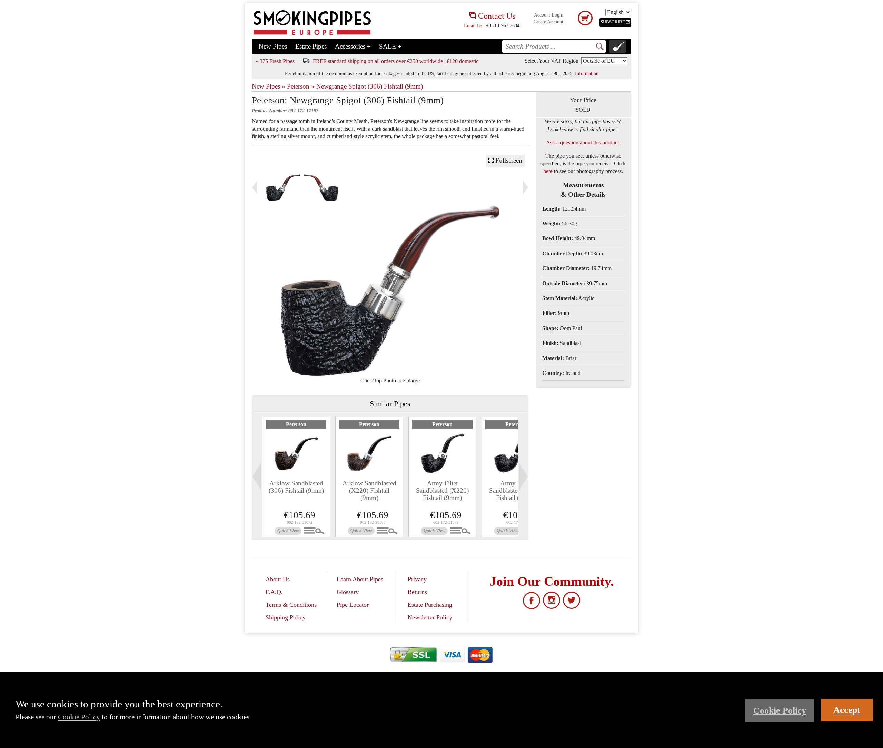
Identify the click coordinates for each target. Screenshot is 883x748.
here (548, 171)
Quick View (288, 530)
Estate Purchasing (430, 604)
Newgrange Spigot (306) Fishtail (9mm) (369, 86)
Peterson (296, 424)
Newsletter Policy (430, 617)
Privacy (417, 579)
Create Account (548, 21)
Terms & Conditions (291, 604)
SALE (390, 46)
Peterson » (301, 86)
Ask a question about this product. (583, 142)
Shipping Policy (286, 617)
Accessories (353, 46)
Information (586, 73)
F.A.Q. (274, 591)
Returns (417, 591)
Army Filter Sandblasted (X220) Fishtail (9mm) (442, 490)
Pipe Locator (353, 604)
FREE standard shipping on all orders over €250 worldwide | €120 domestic (395, 61)
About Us (278, 579)
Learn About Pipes (360, 579)
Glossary (348, 591)
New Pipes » (268, 86)
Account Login (548, 15)
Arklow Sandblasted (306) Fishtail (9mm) (296, 487)
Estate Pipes (311, 46)
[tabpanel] (296, 477)
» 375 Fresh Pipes (275, 61)
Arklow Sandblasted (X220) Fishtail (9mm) (369, 490)
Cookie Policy (79, 717)
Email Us (473, 25)
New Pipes (273, 46)
